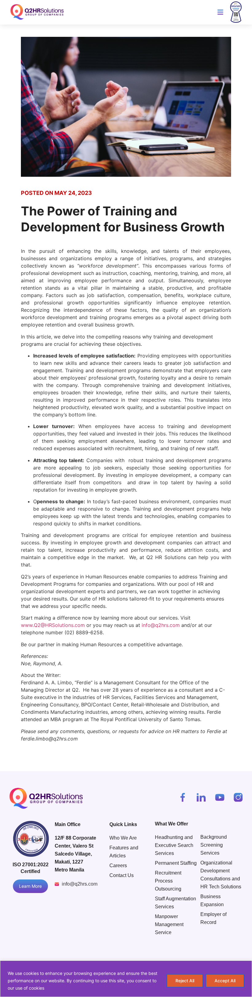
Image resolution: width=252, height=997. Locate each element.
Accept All (225, 980)
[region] (126, 978)
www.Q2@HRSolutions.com (53, 625)
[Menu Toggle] (220, 12)
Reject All (184, 980)
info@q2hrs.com (161, 625)
